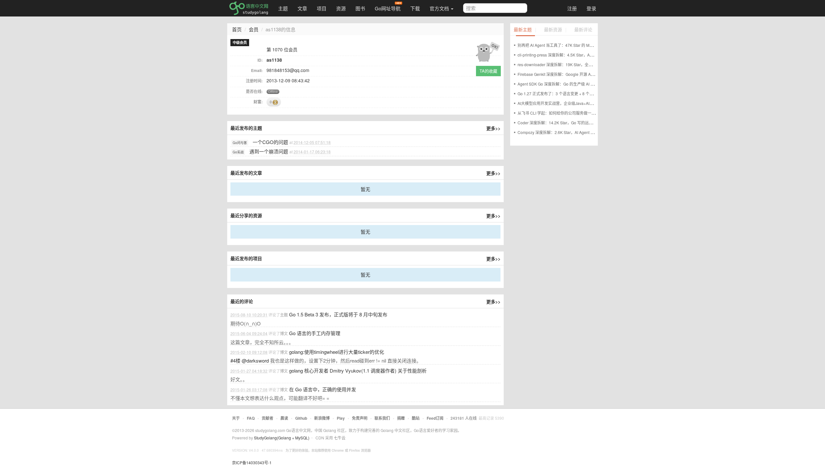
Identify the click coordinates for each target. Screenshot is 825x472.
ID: (260, 60)
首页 (237, 29)
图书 (360, 8)
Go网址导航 (388, 8)
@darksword (255, 360)
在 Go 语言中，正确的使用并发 (322, 389)
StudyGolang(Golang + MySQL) (281, 437)
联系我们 (382, 418)
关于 (236, 418)
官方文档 (440, 8)
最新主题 (523, 29)
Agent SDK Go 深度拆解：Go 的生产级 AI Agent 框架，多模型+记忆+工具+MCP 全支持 (593, 84)
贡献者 (267, 418)
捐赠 (401, 418)
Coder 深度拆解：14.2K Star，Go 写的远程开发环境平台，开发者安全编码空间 (586, 122)
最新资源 (553, 29)
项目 (321, 8)
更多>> (493, 128)
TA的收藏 (488, 71)
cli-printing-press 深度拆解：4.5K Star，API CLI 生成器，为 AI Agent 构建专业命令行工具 (595, 54)
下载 (415, 8)
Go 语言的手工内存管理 (314, 333)
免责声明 (359, 418)
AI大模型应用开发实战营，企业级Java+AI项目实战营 (563, 103)
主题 (283, 8)
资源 (341, 8)
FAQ (251, 418)
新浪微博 (322, 418)
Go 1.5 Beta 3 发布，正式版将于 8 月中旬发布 (338, 314)
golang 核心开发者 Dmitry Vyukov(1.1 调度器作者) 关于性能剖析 (358, 370)
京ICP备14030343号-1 (252, 462)
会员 (253, 29)
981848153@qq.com (288, 70)
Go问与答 (240, 142)
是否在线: (254, 91)
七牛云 (339, 437)
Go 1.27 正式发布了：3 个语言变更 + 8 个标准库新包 (563, 93)
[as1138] (487, 50)
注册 (572, 8)
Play (341, 418)
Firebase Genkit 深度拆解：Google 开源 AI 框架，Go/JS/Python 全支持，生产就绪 (589, 74)
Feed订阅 (435, 418)
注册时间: (254, 81)
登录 (591, 8)
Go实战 (238, 152)
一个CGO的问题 (270, 142)
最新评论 (583, 29)
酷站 (416, 418)
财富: (258, 102)
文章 (302, 8)
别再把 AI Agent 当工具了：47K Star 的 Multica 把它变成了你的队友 (576, 45)
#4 (235, 360)
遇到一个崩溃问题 (268, 151)
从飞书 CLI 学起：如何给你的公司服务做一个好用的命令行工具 (572, 113)
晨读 (284, 418)
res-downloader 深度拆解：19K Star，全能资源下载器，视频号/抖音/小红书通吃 (587, 64)
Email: (257, 70)
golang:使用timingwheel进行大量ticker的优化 (336, 351)
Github (301, 418)
